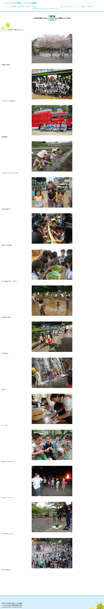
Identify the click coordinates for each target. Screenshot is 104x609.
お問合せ (90, 6)
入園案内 (83, 6)
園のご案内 (21, 6)
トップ (7, 6)
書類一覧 (70, 6)
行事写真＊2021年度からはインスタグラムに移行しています (45, 7)
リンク (76, 6)
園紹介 (28, 6)
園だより (63, 6)
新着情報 (13, 6)
